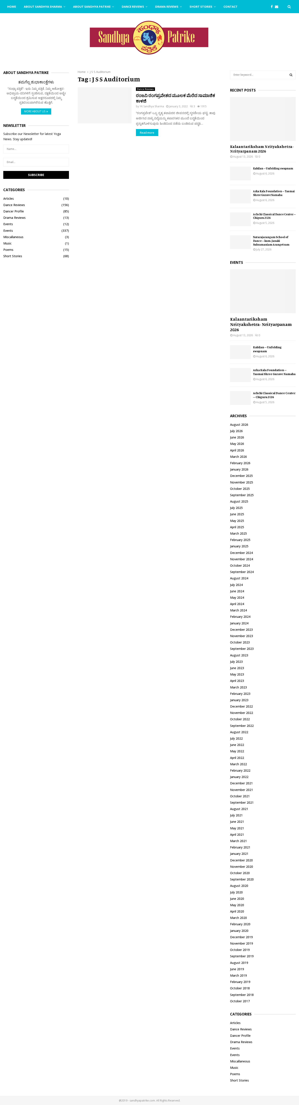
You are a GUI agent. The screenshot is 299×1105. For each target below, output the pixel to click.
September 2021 (242, 802)
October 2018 (240, 988)
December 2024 (241, 553)
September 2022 (242, 726)
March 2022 (238, 764)
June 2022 (237, 745)
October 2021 (240, 796)
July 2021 (236, 815)
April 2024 (237, 604)
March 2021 (238, 841)
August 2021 (239, 809)
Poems (8, 250)
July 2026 (236, 431)
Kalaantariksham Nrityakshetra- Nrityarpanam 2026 (262, 149)
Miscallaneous (13, 237)
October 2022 (240, 719)
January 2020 (239, 931)
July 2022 (236, 738)
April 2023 (237, 681)
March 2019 (238, 975)
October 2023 (240, 642)
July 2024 (236, 585)
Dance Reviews (133, 7)
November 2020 (241, 866)
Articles (8, 198)
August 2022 (239, 732)
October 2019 (240, 950)
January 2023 (239, 700)
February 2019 (240, 982)
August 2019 (239, 963)
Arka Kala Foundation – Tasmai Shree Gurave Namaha (274, 193)
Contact (230, 7)
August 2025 (239, 501)
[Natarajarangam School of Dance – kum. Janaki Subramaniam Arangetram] (240, 242)
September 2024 (242, 572)
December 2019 (241, 937)
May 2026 (237, 444)
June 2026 (237, 437)
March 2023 (238, 687)
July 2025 (236, 508)
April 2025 (237, 527)
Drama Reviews (166, 7)
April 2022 (237, 758)
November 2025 (241, 482)
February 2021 (240, 847)
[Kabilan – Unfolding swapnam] (240, 173)
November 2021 (241, 790)
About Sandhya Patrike (92, 7)
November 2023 (241, 636)
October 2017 (240, 1001)
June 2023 (237, 668)
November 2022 (241, 713)
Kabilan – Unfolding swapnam (273, 168)
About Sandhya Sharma (43, 7)
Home (11, 7)
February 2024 (240, 616)
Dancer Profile (13, 211)
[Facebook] (273, 6)
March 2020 (238, 918)
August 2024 (239, 578)
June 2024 (237, 591)
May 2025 (237, 521)
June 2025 (237, 514)
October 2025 (240, 489)
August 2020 (239, 886)
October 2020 (240, 873)
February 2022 (240, 770)
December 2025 (241, 476)
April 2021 (237, 834)
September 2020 (242, 879)
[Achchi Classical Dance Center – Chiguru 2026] (240, 219)
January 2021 (239, 854)
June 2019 (237, 969)
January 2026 (239, 469)
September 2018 (242, 995)
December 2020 (241, 860)
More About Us (34, 111)
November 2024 (241, 559)
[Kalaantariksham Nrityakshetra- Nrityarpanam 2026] (263, 119)
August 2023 (239, 655)
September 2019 (242, 956)
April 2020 (237, 911)
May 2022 (237, 751)
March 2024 (238, 610)
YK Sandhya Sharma (152, 106)
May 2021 (237, 828)
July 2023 (236, 661)
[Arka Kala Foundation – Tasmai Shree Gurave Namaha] (240, 196)
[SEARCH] (291, 74)
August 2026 (239, 424)
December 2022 (241, 706)
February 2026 (240, 463)
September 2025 (242, 495)
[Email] (277, 6)
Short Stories (201, 7)
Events (8, 224)
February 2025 (240, 540)
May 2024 (237, 597)
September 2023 (242, 649)
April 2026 (237, 450)
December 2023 (241, 629)
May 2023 (237, 674)
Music (7, 243)
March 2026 (238, 457)
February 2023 (240, 694)
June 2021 (237, 821)
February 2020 (240, 924)
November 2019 (241, 943)
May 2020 (237, 905)
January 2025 (239, 546)
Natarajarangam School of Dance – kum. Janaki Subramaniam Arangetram (271, 240)
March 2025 (238, 533)
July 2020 (236, 892)
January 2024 (239, 623)
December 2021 (241, 783)
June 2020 (237, 899)
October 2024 (240, 565)
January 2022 (239, 777)
